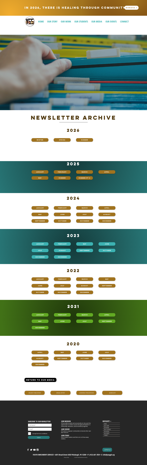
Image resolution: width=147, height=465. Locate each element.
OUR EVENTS (106, 433)
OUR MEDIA (106, 431)
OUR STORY (106, 426)
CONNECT (106, 435)
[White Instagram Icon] (37, 449)
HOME (105, 424)
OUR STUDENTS (107, 429)
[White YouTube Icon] (34, 449)
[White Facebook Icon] (28, 449)
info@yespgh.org (108, 454)
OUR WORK (106, 428)
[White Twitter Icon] (31, 449)
